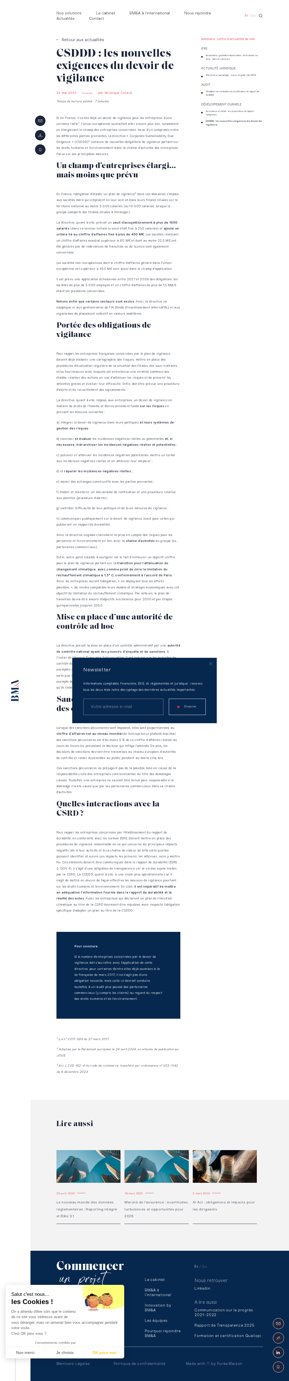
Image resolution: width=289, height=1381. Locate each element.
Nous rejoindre (197, 13)
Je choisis (65, 1352)
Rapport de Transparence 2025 (224, 1325)
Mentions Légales (73, 1364)
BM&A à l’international (150, 13)
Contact (96, 19)
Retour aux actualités (83, 39)
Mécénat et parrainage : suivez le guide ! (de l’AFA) (231, 75)
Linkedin (202, 1288)
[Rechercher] (261, 16)
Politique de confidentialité (139, 1364)
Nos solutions (69, 13)
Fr (246, 16)
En (253, 16)
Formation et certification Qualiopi (227, 1336)
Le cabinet (105, 13)
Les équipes (156, 1321)
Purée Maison (230, 1364)
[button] (12, 1371)
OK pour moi (104, 1352)
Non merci (25, 1352)
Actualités (65, 19)
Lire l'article (67, 1152)
